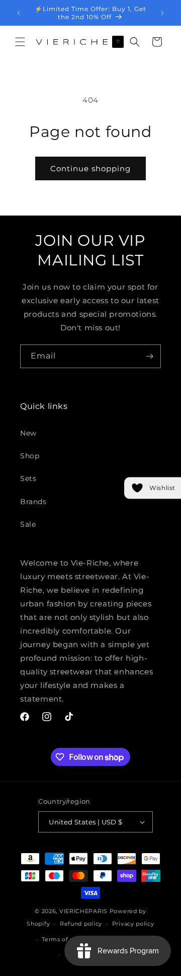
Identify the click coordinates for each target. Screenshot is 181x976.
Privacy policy (133, 923)
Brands (33, 501)
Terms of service (67, 939)
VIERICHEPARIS (83, 911)
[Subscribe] (149, 356)
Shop (29, 455)
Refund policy (81, 923)
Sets (28, 478)
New (28, 433)
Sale (28, 524)
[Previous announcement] (19, 13)
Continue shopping (90, 168)
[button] (20, 42)
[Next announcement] (162, 13)
